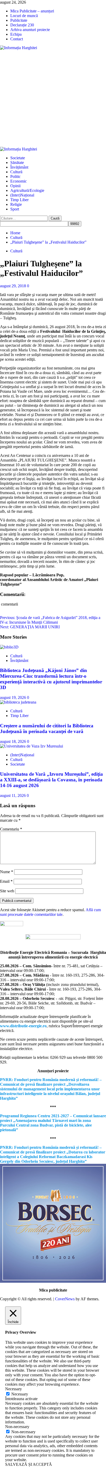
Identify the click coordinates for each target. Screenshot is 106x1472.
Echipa (16, 34)
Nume (6, 872)
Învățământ (19, 167)
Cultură (16, 172)
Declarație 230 (22, 25)
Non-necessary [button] (17, 1426)
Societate (17, 158)
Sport (14, 209)
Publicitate (18, 20)
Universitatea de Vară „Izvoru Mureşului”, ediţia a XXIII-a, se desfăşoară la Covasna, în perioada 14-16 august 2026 (51, 779)
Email (6, 881)
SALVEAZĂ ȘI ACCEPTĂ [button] (28, 1464)
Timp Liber (19, 200)
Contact (16, 39)
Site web (7, 891)
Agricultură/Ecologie (27, 190)
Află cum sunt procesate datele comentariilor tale (50, 912)
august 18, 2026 (13, 741)
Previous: (50, 619)
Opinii (15, 186)
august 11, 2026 (13, 795)
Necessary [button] (13, 1389)
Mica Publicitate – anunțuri (32, 11)
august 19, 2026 (13, 697)
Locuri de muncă (24, 15)
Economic (18, 181)
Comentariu (11, 829)
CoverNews (65, 1299)
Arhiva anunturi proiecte (30, 29)
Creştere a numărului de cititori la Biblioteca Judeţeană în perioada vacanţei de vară (46, 728)
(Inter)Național (22, 195)
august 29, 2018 (13, 286)
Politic (15, 176)
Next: (30, 627)
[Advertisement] (53, 98)
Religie (16, 204)
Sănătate (17, 162)
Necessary (19, 1394)
